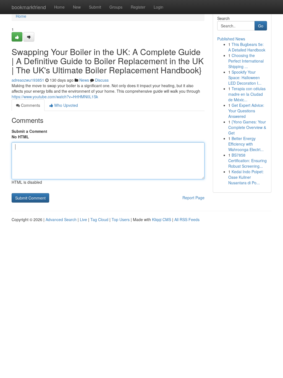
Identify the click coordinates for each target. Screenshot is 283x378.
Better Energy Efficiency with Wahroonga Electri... (246, 144)
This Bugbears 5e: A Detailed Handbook (246, 47)
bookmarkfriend (29, 7)
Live (83, 219)
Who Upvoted (65, 105)
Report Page (193, 197)
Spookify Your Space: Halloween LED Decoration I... (244, 77)
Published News (231, 39)
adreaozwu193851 (28, 80)
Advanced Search (61, 219)
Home (59, 7)
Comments (30, 105)
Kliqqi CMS (161, 219)
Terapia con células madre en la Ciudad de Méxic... (247, 94)
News (84, 80)
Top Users (121, 219)
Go (260, 26)
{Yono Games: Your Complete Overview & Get (247, 127)
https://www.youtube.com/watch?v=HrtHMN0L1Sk (55, 96)
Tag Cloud (99, 219)
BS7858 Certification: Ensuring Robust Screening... (247, 160)
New (77, 7)
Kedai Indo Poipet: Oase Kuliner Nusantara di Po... (246, 177)
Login (158, 7)
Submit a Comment (29, 131)
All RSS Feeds (187, 219)
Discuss (102, 80)
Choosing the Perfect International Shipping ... (246, 61)
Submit (95, 7)
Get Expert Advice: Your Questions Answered (246, 110)
